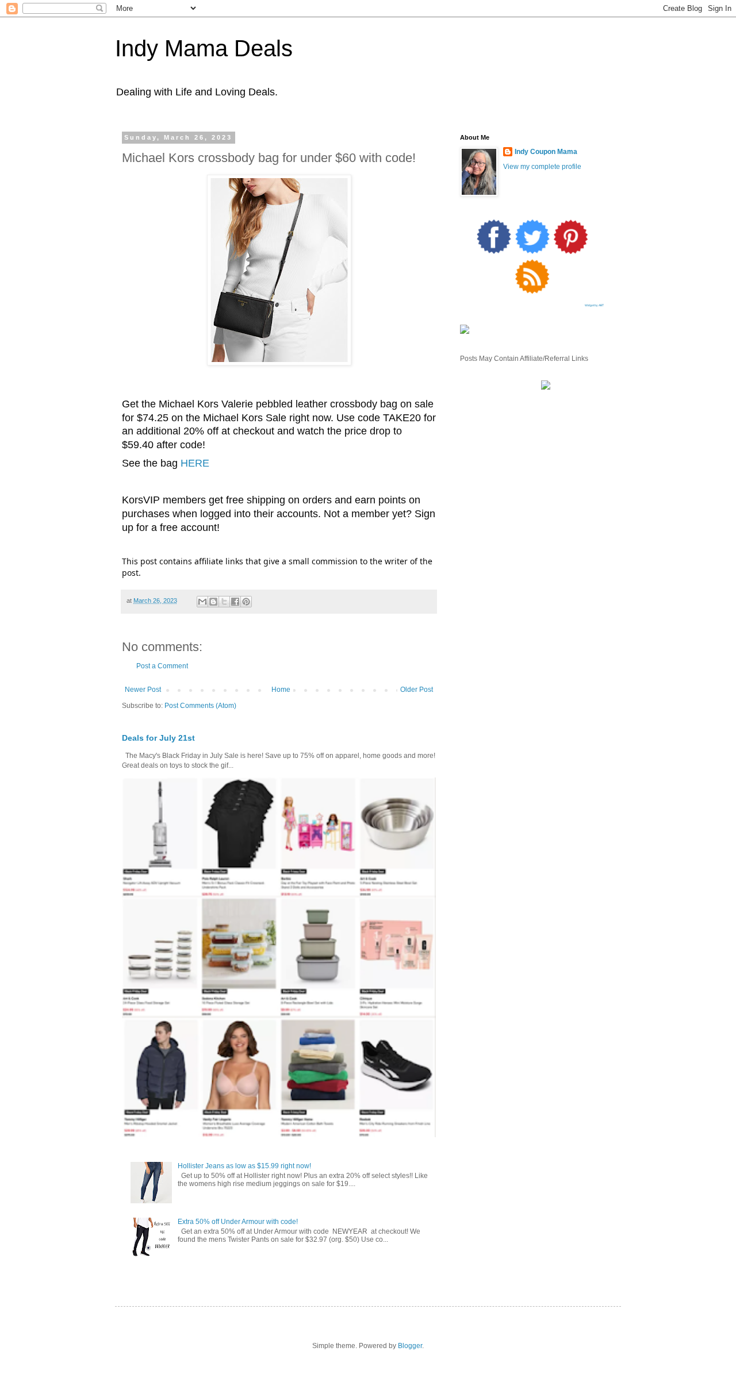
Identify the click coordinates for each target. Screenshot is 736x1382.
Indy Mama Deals (204, 48)
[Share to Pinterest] (246, 601)
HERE (195, 463)
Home (280, 690)
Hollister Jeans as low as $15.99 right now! (244, 1166)
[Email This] (202, 601)
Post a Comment (162, 666)
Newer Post (143, 690)
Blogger (410, 1346)
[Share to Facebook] (235, 601)
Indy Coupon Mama (546, 152)
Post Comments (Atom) (200, 706)
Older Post (416, 690)
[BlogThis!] (213, 601)
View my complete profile (542, 167)
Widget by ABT (594, 305)
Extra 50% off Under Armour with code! (238, 1222)
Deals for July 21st (158, 737)
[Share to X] (224, 601)
